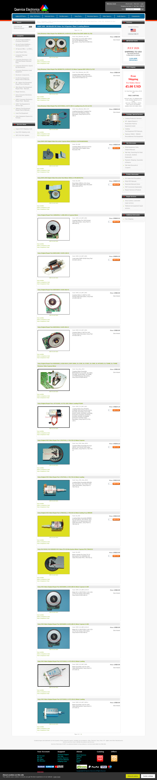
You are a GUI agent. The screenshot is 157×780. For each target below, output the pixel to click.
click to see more (53, 57)
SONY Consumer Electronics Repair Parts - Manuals (61, 21)
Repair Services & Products (133, 190)
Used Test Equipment (22, 113)
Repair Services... (21, 92)
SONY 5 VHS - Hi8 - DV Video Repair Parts (86, 21)
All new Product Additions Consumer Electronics (23, 40)
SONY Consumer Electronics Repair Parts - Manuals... (24, 100)
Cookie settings (148, 776)
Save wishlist (40, 60)
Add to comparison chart (43, 61)
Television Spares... (93, 16)
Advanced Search (19, 28)
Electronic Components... (23, 75)
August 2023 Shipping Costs (24, 129)
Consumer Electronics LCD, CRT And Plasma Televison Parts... (24, 61)
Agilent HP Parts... (20, 16)
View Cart (136, 3)
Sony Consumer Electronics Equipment (24, 95)
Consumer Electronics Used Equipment (24, 71)
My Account (129, 3)
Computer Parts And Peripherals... (21, 55)
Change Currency (133, 27)
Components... (136, 16)
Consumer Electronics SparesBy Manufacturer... (24, 66)
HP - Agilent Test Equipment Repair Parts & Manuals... (24, 83)
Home (38, 21)
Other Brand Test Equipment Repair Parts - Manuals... (24, 87)
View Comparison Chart (43, 63)
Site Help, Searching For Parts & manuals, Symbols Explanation (134, 155)
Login (141, 3)
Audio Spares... (121, 16)
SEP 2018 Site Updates (22, 135)
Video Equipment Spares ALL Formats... (24, 117)
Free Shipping (129, 219)
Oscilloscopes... (64, 16)
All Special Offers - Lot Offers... (24, 49)
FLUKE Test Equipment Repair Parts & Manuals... (23, 78)
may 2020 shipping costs (23, 132)
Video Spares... (107, 16)
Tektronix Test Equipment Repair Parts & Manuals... (23, 109)
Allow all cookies (133, 776)
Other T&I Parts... (35, 16)
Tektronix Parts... (50, 16)
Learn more (56, 777)
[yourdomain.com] (32, 8)
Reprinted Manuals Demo (132, 184)
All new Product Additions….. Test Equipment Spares (24, 45)
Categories (44, 21)
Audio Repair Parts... (22, 52)
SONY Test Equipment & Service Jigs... (23, 104)
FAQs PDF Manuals (130, 181)
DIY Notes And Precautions (133, 178)
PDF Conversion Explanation (133, 187)
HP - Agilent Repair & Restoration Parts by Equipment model (131, 124)
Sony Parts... (78, 16)
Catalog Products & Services (133, 118)
